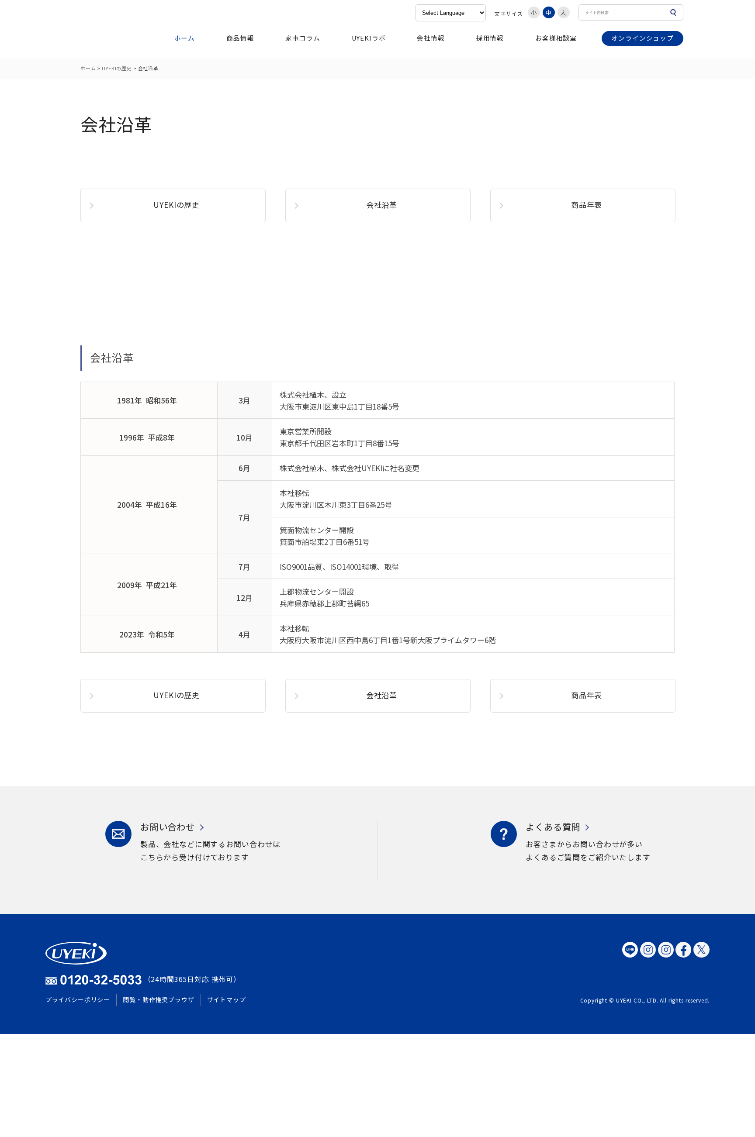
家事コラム (302, 37)
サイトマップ (226, 999)
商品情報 (240, 37)
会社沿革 (381, 204)
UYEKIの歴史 (117, 68)
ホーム (184, 37)
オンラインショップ (642, 37)
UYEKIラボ (369, 37)
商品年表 (586, 204)
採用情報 (490, 37)
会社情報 (430, 37)
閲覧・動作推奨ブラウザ (158, 999)
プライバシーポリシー (78, 999)
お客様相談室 (556, 37)
